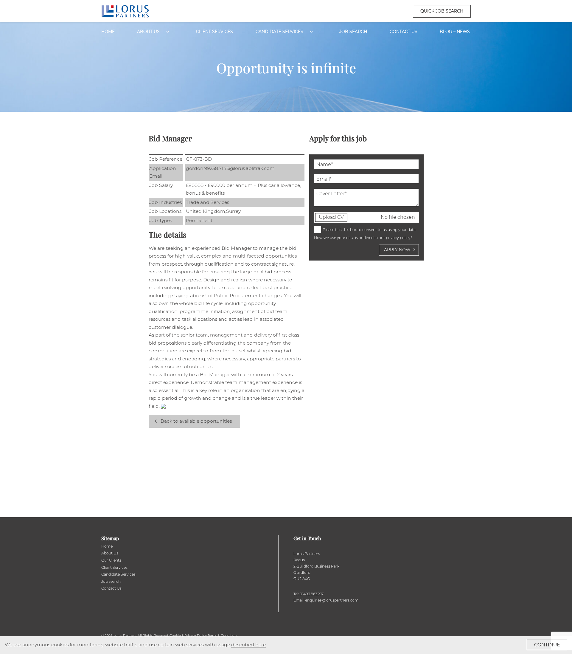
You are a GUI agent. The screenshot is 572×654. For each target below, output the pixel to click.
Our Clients (111, 560)
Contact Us (111, 588)
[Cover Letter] (366, 205)
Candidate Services (279, 31)
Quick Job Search (441, 11)
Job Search (353, 31)
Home (108, 31)
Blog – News (455, 31)
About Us (148, 31)
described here (248, 644)
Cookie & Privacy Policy (188, 636)
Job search (111, 581)
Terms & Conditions (223, 636)
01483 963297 (312, 594)
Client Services (214, 31)
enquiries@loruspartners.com (331, 600)
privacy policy (398, 237)
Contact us (403, 31)
